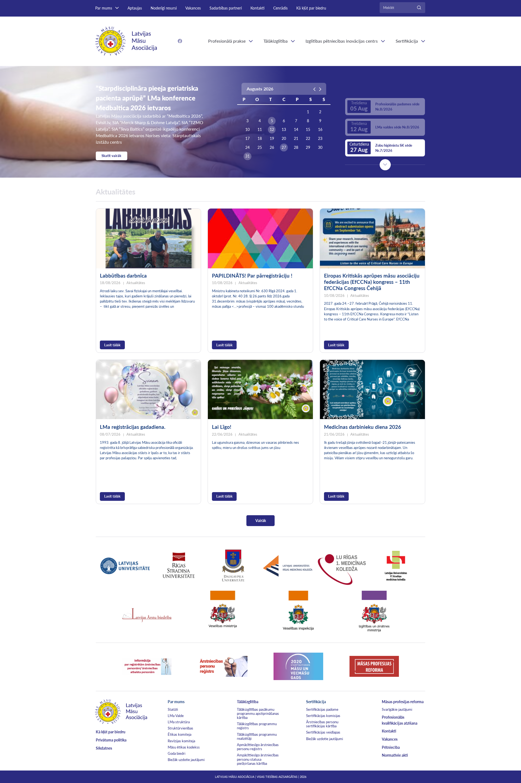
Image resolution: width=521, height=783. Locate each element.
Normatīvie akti (395, 755)
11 (260, 129)
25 (260, 147)
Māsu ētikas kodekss (184, 747)
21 (296, 138)
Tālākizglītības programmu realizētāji (257, 736)
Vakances (193, 8)
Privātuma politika (111, 740)
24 (247, 147)
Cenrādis (280, 8)
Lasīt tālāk (112, 345)
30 (320, 147)
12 (272, 129)
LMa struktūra (179, 722)
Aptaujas (135, 8)
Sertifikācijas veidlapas (323, 732)
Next (385, 164)
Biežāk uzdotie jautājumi (186, 759)
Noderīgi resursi (164, 8)
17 (247, 138)
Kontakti (257, 8)
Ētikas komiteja (179, 734)
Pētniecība (391, 747)
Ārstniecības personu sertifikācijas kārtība (322, 724)
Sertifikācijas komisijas (323, 715)
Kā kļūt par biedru (311, 8)
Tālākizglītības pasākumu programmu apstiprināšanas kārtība (258, 713)
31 (247, 156)
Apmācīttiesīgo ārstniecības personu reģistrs (258, 747)
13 (284, 129)
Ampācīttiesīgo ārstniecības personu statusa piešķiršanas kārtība (258, 759)
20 (284, 138)
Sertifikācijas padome (322, 709)
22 (308, 138)
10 (247, 129)
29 (308, 147)
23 (320, 138)
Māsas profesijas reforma (403, 701)
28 (296, 147)
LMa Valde (176, 715)
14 (296, 129)
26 (272, 147)
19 (272, 138)
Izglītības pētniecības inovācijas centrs (342, 40)
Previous (385, 88)
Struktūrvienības (180, 728)
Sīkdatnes (104, 748)
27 (284, 147)
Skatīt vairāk (111, 155)
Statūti (173, 709)
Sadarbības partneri (225, 8)
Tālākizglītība (275, 40)
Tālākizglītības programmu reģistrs (257, 726)
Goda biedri (176, 753)
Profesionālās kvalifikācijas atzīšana (399, 720)
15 (308, 129)
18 (260, 138)
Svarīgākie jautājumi (397, 709)
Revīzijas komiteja (181, 741)
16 (320, 129)
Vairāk (260, 520)
